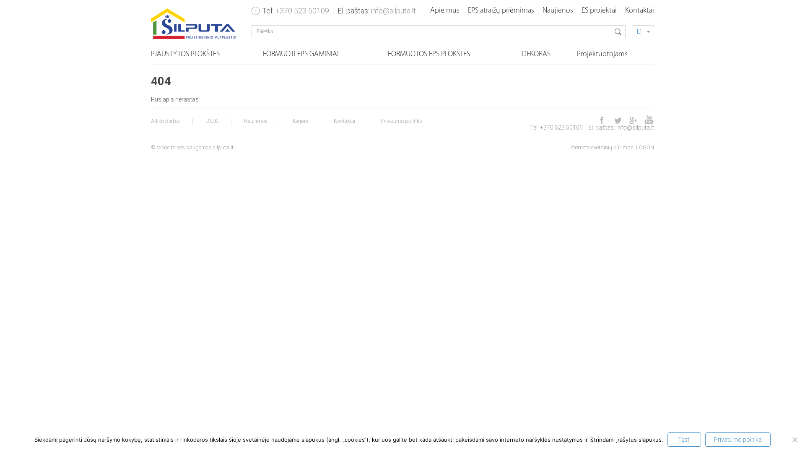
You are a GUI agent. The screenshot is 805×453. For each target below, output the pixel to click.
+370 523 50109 (302, 10)
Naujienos (558, 11)
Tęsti (684, 439)
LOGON (645, 147)
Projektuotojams (602, 54)
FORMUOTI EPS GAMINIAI (301, 54)
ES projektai (599, 11)
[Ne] (794, 439)
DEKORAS (536, 54)
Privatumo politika (401, 121)
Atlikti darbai (165, 121)
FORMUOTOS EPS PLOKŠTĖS (429, 54)
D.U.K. (211, 121)
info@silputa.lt (393, 10)
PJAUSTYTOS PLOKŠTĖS (185, 54)
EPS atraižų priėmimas (501, 11)
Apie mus (445, 11)
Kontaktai (639, 11)
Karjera (300, 121)
